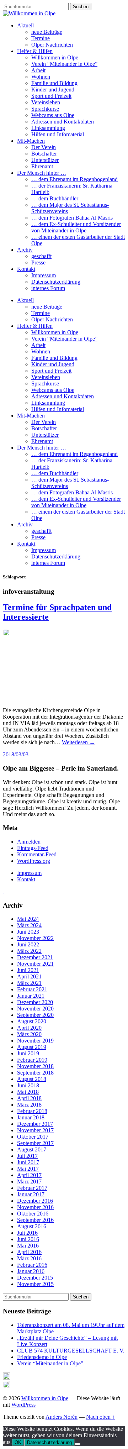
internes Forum (48, 288)
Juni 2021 (28, 970)
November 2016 (35, 1207)
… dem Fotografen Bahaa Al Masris (72, 218)
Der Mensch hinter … (41, 173)
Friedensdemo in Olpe (42, 1357)
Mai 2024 (28, 919)
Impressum (43, 275)
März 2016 (29, 1258)
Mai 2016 (28, 1246)
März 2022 (29, 951)
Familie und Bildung (54, 83)
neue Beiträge (46, 32)
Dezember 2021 (35, 957)
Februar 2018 (32, 1111)
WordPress (23, 1405)
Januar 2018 (30, 1117)
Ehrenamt (42, 166)
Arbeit (38, 70)
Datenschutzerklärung (55, 282)
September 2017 (35, 1143)
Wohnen (40, 77)
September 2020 (35, 1015)
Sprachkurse (45, 109)
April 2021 (29, 976)
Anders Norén (62, 1417)
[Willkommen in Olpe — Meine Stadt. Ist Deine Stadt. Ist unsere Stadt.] (29, 13)
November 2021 (35, 964)
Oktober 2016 (32, 1214)
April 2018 (29, 1098)
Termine (40, 38)
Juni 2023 (28, 932)
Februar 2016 (32, 1265)
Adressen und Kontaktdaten (62, 122)
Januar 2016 (30, 1271)
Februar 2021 (32, 989)
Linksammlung (48, 128)
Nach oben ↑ (100, 1417)
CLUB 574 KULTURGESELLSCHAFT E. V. (70, 1351)
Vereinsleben (45, 102)
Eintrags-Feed (32, 848)
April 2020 (29, 1028)
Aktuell (25, 25)
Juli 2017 (27, 1156)
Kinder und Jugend (52, 89)
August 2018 (31, 1079)
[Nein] (77, 1444)
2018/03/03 (15, 754)
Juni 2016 (28, 1239)
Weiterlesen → (78, 742)
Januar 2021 (30, 996)
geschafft (41, 256)
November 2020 (35, 1009)
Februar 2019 (32, 1060)
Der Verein (43, 147)
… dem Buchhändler (54, 198)
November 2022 (35, 938)
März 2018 (29, 1105)
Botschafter (44, 154)
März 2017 (29, 1181)
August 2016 (31, 1226)
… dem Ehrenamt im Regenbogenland (74, 179)
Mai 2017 (28, 1169)
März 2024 (29, 925)
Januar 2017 (30, 1194)
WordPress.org (33, 861)
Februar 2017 (32, 1188)
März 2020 (29, 1034)
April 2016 (29, 1252)
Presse (38, 262)
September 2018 (35, 1073)
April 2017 (29, 1175)
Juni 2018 (28, 1085)
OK (18, 1442)
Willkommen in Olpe (54, 57)
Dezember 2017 (35, 1124)
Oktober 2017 (32, 1137)
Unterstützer (45, 160)
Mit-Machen (31, 141)
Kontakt (26, 269)
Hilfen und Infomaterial (57, 134)
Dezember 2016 (35, 1201)
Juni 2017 (28, 1162)
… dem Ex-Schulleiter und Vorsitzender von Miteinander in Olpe (76, 227)
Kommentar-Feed (37, 854)
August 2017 (31, 1149)
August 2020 (31, 1021)
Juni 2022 (28, 944)
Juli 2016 (27, 1233)
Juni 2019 (28, 1053)
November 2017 (35, 1130)
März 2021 (29, 983)
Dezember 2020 (35, 1002)
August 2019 (31, 1047)
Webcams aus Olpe (52, 115)
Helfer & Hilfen (35, 51)
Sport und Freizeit (51, 96)
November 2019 (35, 1041)
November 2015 (35, 1284)
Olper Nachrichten (52, 45)
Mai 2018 (28, 1092)
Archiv (25, 250)
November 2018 (35, 1066)
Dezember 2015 (35, 1278)
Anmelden (29, 842)
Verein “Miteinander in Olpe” (64, 64)
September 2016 (35, 1220)
